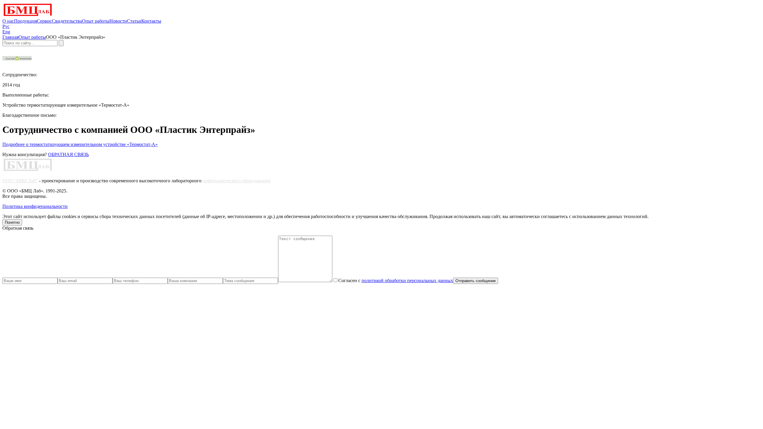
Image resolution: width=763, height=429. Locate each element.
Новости (118, 21)
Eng (6, 31)
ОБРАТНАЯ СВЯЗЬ (68, 154)
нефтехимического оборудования (236, 180)
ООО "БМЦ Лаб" (20, 180)
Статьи (134, 21)
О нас (8, 21)
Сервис (44, 21)
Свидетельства (67, 21)
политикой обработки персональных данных (407, 280)
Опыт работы (95, 21)
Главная (10, 37)
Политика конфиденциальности (35, 206)
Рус (6, 26)
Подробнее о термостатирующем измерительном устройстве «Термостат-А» (80, 144)
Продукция (25, 21)
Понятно (12, 222)
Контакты (151, 21)
